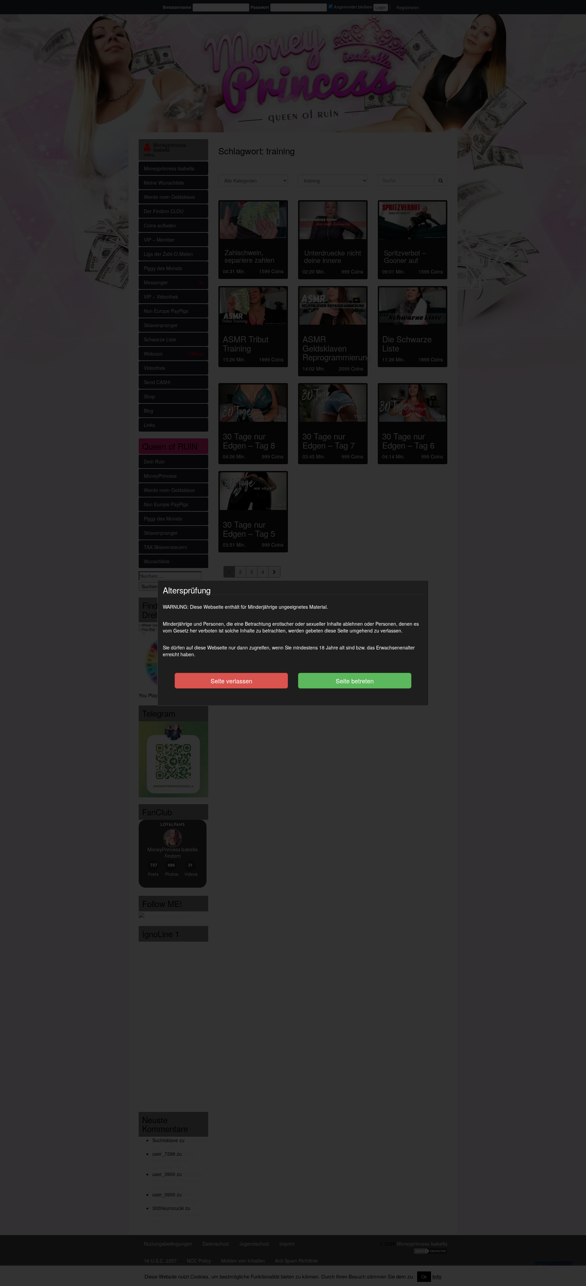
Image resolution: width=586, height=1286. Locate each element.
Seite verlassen (231, 680)
